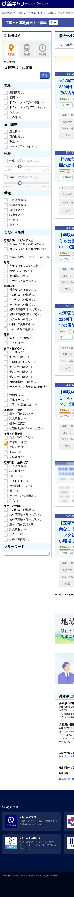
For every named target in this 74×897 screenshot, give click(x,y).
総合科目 (16, 470)
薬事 (14, 224)
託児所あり (18, 418)
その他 (15, 117)
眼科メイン (18, 475)
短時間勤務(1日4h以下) (25, 309)
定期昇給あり (19, 275)
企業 (14, 112)
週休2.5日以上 (19, 356)
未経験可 (16, 457)
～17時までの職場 (22, 299)
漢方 (14, 490)
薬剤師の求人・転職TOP (14, 12)
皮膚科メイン (19, 480)
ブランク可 (18, 534)
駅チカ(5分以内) (21, 338)
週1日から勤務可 (21, 366)
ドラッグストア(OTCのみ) (27, 107)
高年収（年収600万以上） (26, 265)
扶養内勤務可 (19, 539)
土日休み (16, 352)
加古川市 (63, 756)
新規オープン (19, 399)
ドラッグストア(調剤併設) (26, 102)
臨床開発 (16, 214)
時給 (24, 177)
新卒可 (15, 452)
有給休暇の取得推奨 (23, 381)
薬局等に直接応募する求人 (27, 243)
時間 (42, 54)
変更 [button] (44, 75)
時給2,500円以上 (21, 270)
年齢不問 (16, 447)
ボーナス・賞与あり (23, 280)
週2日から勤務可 (21, 371)
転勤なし (16, 394)
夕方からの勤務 (20, 319)
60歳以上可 (18, 442)
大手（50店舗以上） (23, 404)
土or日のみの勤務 (21, 329)
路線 (26, 54)
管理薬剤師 (18, 204)
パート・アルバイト (23, 146)
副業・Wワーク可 (21, 437)
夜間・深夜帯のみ (22, 324)
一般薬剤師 (18, 200)
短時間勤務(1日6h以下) (25, 314)
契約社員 (16, 136)
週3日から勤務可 (21, 376)
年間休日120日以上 (22, 361)
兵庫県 (50, 12)
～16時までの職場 (22, 294)
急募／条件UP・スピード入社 (29, 256)
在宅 (14, 500)
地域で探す (37, 12)
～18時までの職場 (22, 304)
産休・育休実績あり (23, 413)
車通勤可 (16, 343)
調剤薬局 (16, 92)
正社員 (15, 131)
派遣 (14, 141)
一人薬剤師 (18, 466)
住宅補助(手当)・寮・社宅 (26, 428)
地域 (11, 54)
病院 (14, 97)
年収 (24, 160)
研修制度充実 (19, 423)
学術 (14, 219)
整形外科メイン (20, 485)
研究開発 (16, 209)
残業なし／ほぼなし (23, 289)
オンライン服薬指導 (23, 495)
